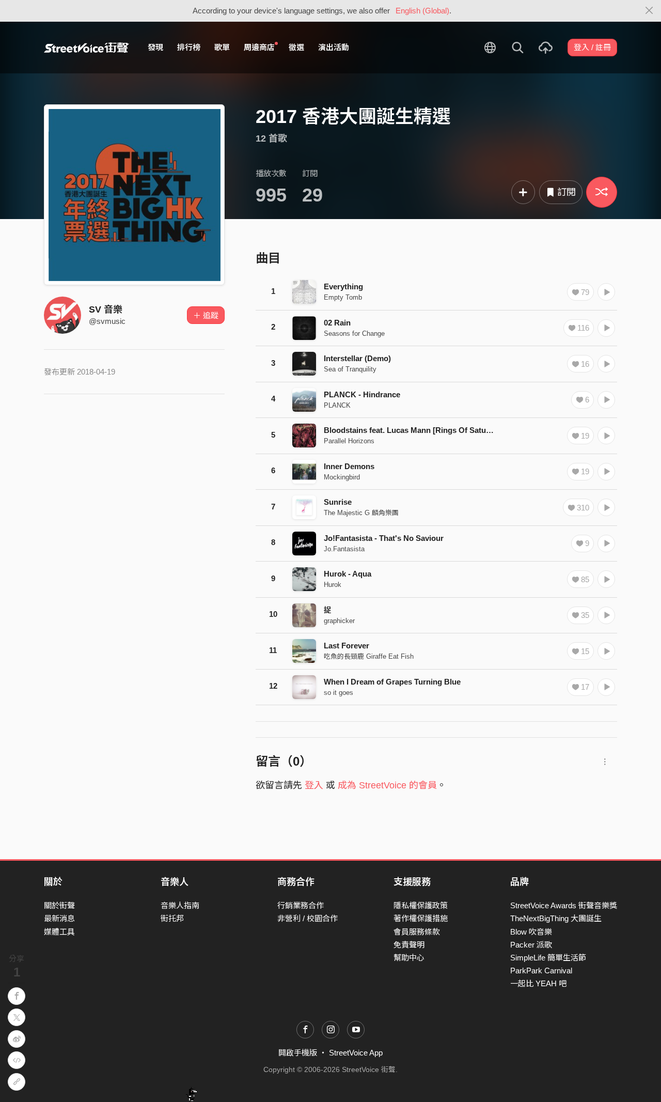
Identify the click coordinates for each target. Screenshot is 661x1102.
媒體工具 (59, 931)
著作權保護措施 (421, 918)
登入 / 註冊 (592, 47)
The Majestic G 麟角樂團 (361, 513)
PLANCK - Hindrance (362, 394)
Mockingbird (342, 477)
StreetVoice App (356, 1052)
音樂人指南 (180, 905)
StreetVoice (86, 47)
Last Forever (346, 645)
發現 (155, 47)
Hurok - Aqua (347, 573)
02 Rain (337, 322)
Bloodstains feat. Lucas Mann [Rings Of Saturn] (410, 430)
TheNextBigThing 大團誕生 (556, 918)
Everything (343, 286)
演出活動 (333, 47)
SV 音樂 (105, 309)
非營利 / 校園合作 (307, 918)
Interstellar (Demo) (357, 358)
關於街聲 (59, 905)
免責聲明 (409, 944)
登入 (314, 785)
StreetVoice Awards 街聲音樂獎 (563, 905)
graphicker (339, 621)
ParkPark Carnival (541, 970)
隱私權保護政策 (421, 905)
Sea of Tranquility (350, 369)
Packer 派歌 (531, 944)
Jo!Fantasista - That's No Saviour (384, 538)
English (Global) (422, 10)
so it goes (338, 692)
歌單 (222, 47)
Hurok (332, 584)
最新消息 (59, 918)
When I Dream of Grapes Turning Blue (392, 681)
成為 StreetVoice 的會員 (387, 785)
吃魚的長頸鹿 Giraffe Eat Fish (369, 656)
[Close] (649, 11)
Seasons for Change (354, 333)
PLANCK (337, 405)
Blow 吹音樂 (531, 931)
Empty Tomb (343, 297)
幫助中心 (409, 957)
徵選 (296, 47)
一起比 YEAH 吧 (538, 983)
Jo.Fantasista (344, 549)
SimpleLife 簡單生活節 (548, 957)
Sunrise (338, 502)
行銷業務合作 (300, 905)
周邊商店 (259, 47)
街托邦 (172, 918)
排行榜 (188, 47)
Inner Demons (349, 466)
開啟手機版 (297, 1052)
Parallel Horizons (349, 441)
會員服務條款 (417, 931)
